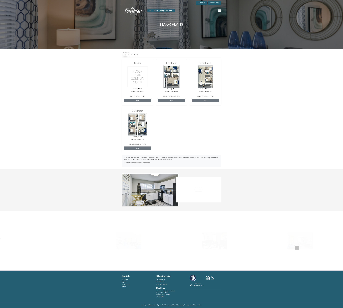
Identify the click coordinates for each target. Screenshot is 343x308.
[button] (133, 10)
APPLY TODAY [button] (204, 196)
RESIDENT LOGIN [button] (214, 3)
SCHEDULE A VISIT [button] (43, 246)
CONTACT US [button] (192, 196)
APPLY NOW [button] (201, 3)
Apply (137, 100)
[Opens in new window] (197, 284)
